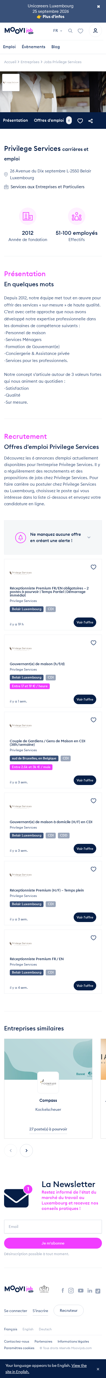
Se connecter (15, 1310)
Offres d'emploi (52, 120)
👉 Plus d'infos (50, 16)
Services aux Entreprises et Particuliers (48, 186)
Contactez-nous (16, 1341)
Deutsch (45, 1329)
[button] (26, 1150)
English (28, 1329)
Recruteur (68, 1310)
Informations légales (73, 1341)
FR (56, 30)
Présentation (15, 120)
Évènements (33, 46)
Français (10, 1329)
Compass (48, 1100)
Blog (55, 46)
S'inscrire (40, 1310)
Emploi (9, 46)
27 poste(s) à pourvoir (48, 1129)
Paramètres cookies (19, 1348)
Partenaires (43, 1341)
